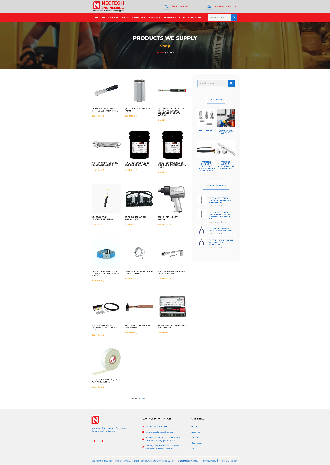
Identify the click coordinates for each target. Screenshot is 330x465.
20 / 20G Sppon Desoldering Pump (102, 218)
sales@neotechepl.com (225, 6)
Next (144, 398)
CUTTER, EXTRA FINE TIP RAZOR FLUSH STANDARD (221, 242)
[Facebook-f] (95, 441)
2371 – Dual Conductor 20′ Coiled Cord (139, 272)
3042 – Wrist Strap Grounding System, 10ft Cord (105, 327)
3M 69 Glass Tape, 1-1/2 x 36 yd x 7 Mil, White (106, 380)
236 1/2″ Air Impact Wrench (168, 218)
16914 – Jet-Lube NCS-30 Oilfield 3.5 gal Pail (137, 164)
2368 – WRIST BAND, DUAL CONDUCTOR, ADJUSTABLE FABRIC (105, 273)
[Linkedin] (102, 441)
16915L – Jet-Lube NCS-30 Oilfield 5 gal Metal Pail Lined (172, 165)
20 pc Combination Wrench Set (135, 218)
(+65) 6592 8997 (180, 6)
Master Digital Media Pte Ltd (184, 460)
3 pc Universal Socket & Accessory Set (171, 272)
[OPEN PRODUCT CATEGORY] (145, 18)
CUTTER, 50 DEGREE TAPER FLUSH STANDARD (221, 229)
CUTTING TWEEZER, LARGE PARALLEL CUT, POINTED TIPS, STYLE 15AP (220, 215)
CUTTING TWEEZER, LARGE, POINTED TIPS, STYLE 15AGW (220, 200)
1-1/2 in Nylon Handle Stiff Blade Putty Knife (105, 109)
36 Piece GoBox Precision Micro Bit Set (172, 326)
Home (160, 52)
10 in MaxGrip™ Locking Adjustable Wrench (105, 164)
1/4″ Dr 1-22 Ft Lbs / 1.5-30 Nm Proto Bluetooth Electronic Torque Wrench (171, 111)
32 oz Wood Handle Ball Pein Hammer (139, 326)
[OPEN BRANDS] (159, 18)
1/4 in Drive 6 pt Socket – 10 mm (138, 109)
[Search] (234, 17)
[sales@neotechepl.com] (209, 6)
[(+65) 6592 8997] (167, 6)
